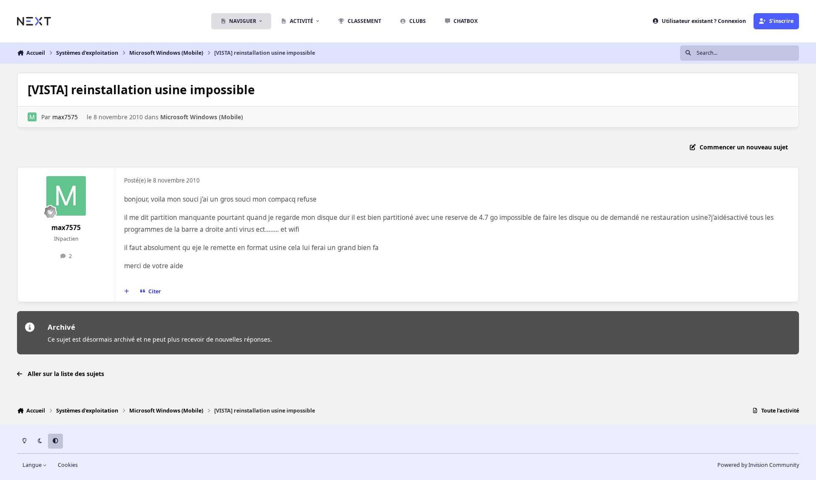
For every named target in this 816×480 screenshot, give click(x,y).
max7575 (65, 117)
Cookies (68, 465)
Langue (33, 465)
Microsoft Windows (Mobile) (201, 117)
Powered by (758, 465)
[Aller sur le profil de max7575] (32, 116)
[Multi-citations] (127, 291)
